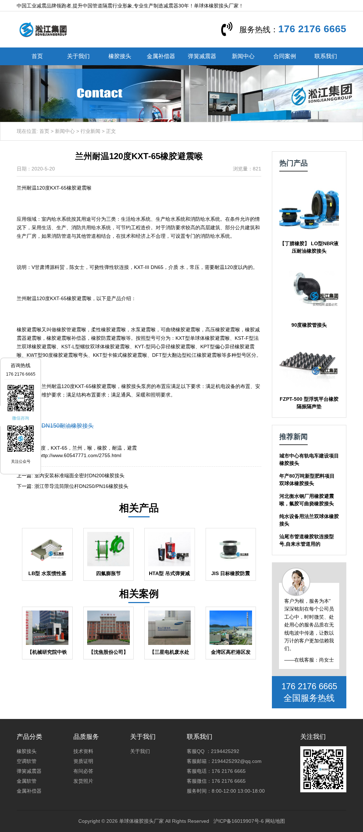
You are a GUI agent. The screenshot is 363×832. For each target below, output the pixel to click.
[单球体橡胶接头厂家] (43, 29)
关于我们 (78, 56)
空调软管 (27, 761)
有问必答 (83, 771)
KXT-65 (59, 448)
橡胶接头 (119, 56)
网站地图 (275, 821)
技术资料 (83, 751)
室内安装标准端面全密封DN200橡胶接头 (79, 475)
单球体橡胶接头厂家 (141, 821)
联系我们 (325, 56)
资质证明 (83, 761)
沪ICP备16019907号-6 (238, 821)
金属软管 (27, 781)
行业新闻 (90, 131)
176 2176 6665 (312, 28)
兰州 (77, 448)
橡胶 (102, 448)
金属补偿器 (161, 56)
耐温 (117, 448)
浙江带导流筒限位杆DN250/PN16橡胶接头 (81, 486)
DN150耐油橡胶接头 (67, 426)
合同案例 (284, 56)
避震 (132, 448)
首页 (37, 56)
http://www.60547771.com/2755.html (80, 455)
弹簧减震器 (202, 56)
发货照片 (83, 781)
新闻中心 (243, 56)
